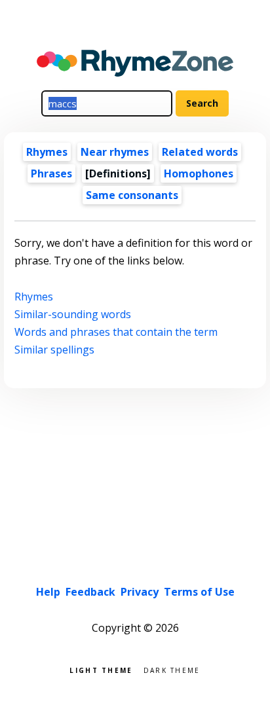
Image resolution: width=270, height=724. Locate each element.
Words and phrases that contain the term (116, 332)
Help (48, 592)
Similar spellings (54, 349)
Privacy (140, 592)
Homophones (198, 173)
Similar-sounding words (72, 314)
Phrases (51, 173)
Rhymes (47, 152)
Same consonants (132, 195)
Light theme (100, 669)
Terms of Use (199, 592)
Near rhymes (115, 152)
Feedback (90, 592)
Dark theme (172, 669)
